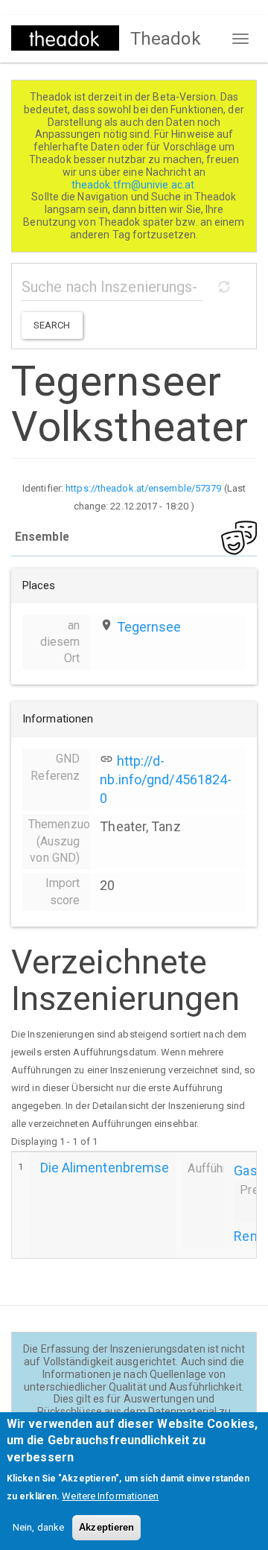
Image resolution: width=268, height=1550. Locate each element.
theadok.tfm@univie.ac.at (134, 185)
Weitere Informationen (110, 1496)
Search (52, 325)
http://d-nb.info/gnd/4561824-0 (166, 779)
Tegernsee (149, 627)
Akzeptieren (106, 1527)
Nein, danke (38, 1527)
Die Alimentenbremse (105, 1167)
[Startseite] (65, 38)
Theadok (165, 38)
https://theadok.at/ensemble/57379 (143, 488)
